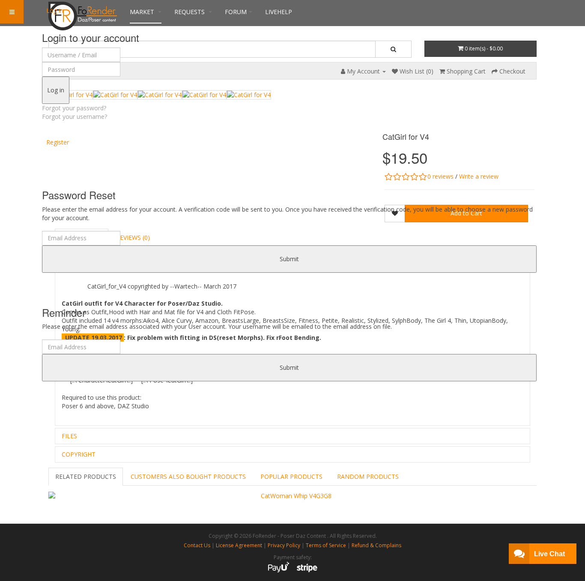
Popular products (291, 476)
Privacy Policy (284, 545)
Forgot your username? (74, 116)
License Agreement (239, 545)
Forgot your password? (74, 108)
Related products (85, 476)
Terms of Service (326, 545)
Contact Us (197, 545)
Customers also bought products (188, 476)
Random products (368, 476)
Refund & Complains (376, 545)
